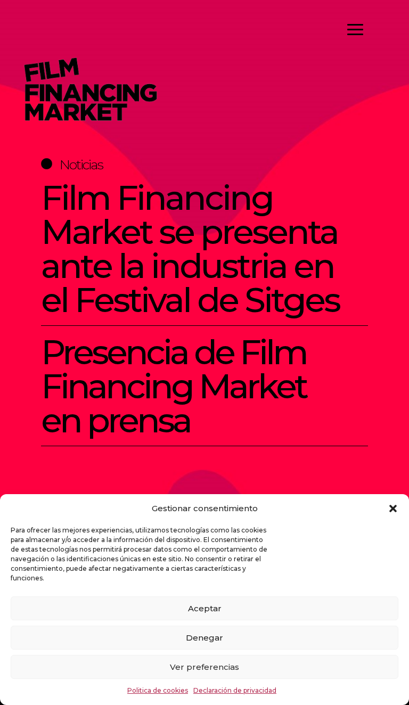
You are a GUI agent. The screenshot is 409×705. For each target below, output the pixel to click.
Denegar (204, 638)
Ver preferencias (204, 667)
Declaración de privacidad (234, 690)
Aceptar (205, 608)
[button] (393, 508)
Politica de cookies (157, 690)
